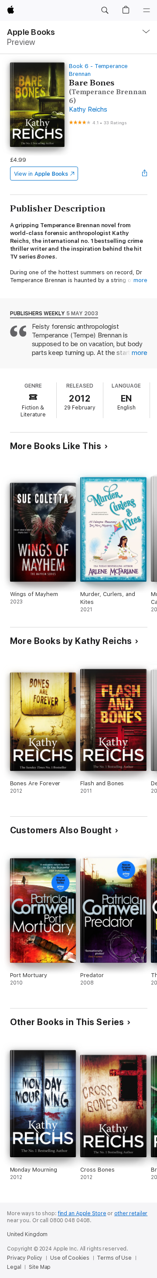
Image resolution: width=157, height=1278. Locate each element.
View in (41, 173)
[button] (104, 10)
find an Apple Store (82, 1213)
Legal (14, 1267)
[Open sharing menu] (144, 173)
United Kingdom (27, 1234)
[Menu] (146, 10)
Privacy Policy (24, 1258)
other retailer (130, 1213)
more (140, 280)
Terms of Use (114, 1258)
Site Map (40, 1267)
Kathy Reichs (88, 109)
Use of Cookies (69, 1258)
